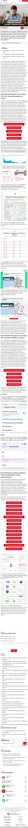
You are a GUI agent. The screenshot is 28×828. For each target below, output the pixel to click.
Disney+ (6, 575)
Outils (3, 655)
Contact (24, 807)
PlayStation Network (10, 577)
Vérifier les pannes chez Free (14, 127)
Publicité (20, 807)
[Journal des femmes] (7, 817)
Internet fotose (5, 643)
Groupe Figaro (20, 810)
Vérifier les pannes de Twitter (14, 520)
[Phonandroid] (20, 825)
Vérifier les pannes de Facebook (14, 502)
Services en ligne (13, 2)
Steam (25, 575)
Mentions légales (14, 810)
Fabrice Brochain (4, 27)
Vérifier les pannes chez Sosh (14, 384)
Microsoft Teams (12, 575)
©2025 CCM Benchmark (14, 811)
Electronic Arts (20, 575)
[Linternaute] (7, 819)
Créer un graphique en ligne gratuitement (11, 701)
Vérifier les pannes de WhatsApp (14, 513)
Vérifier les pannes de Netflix (14, 538)
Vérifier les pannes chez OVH (14, 138)
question (25, 0)
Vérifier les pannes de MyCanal (14, 541)
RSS (9, 810)
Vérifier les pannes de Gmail (14, 527)
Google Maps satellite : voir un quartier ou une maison (14, 645)
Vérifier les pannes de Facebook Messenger (14, 516)
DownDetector (9, 121)
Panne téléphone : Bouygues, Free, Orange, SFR (13, 54)
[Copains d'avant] (7, 822)
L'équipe (11, 807)
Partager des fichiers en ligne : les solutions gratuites (14, 661)
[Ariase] (7, 825)
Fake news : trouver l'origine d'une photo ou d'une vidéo (14, 689)
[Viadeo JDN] (20, 822)
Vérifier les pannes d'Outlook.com (14, 548)
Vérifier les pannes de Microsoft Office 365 (14, 545)
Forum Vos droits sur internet (20, 643)
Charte (7, 810)
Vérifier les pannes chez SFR (14, 134)
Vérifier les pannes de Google (14, 524)
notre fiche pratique (19, 333)
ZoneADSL (6, 262)
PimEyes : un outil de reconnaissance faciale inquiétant (14, 724)
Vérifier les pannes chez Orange (14, 131)
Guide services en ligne (9, 728)
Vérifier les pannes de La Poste (14, 531)
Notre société (16, 807)
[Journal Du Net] (20, 817)
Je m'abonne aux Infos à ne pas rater (12, 42)
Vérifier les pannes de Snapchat (14, 509)
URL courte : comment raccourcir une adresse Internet (14, 673)
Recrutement (3, 809)
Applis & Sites (6, 2)
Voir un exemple (24, 745)
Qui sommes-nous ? (5, 807)
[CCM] (5, 1)
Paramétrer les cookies (19, 809)
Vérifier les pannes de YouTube (14, 534)
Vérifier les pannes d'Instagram (14, 506)
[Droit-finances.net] (20, 820)
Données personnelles (10, 809)
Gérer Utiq (25, 809)
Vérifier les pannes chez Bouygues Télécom (14, 124)
